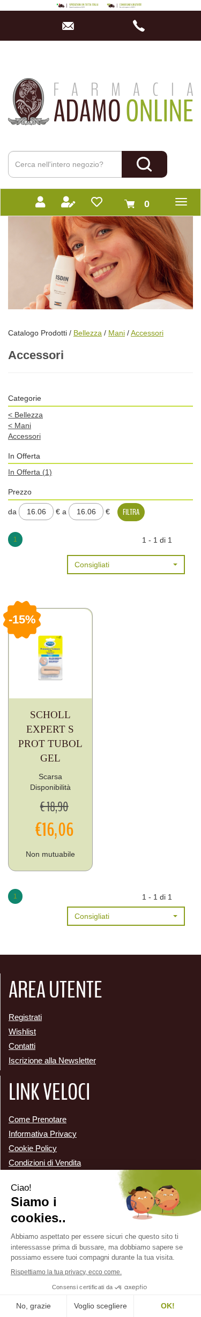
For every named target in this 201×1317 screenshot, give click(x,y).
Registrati (25, 1017)
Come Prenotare (37, 1119)
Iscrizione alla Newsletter (52, 1060)
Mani (116, 333)
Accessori (24, 436)
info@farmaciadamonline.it (71, 26)
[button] (126, 564)
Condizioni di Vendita (45, 1162)
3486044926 (142, 26)
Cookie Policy (33, 1148)
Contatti (22, 1045)
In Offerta (30, 472)
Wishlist (22, 1031)
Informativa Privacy (43, 1133)
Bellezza (87, 333)
